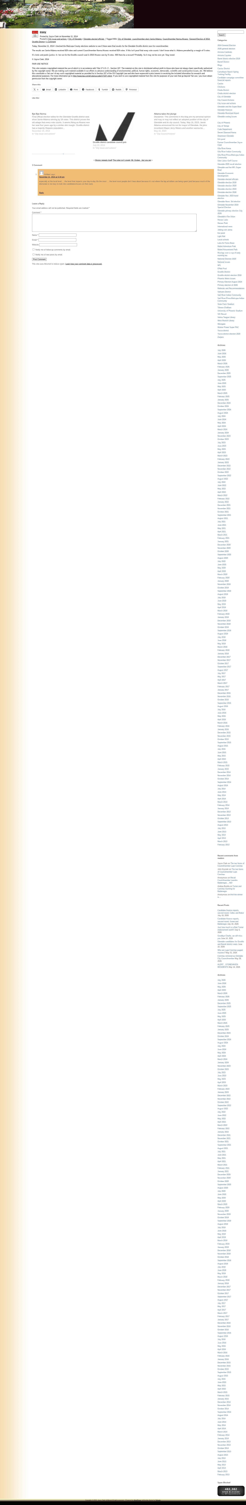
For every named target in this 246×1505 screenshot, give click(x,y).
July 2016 (222, 710)
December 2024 (224, 403)
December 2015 (224, 733)
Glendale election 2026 (227, 192)
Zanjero (221, 337)
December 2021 (224, 505)
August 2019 (223, 594)
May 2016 (222, 716)
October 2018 (223, 627)
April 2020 (222, 571)
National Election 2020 (227, 259)
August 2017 (223, 670)
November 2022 (224, 469)
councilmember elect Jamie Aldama (147, 39)
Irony (43, 32)
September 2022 (224, 476)
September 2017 (224, 667)
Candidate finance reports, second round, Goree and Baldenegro (228, 921)
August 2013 (223, 825)
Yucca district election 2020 (229, 334)
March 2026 (222, 363)
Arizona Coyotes (224, 55)
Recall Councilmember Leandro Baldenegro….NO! (227, 880)
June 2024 (222, 419)
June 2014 (222, 792)
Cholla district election (227, 93)
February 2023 (223, 459)
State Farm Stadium (226, 304)
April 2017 (222, 680)
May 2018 (222, 644)
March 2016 (222, 723)
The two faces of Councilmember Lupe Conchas (230, 871)
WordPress (137, 1500)
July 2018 (222, 637)
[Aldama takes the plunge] (184, 123)
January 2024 (223, 433)
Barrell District (223, 62)
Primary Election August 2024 (230, 282)
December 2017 (224, 657)
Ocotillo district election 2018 (229, 275)
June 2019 (222, 601)
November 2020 (224, 548)
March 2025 (222, 393)
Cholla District (223, 90)
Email (35, 240)
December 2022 (224, 466)
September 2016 (224, 703)
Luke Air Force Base (226, 243)
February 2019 (223, 614)
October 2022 (223, 472)
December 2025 (224, 373)
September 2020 (224, 555)
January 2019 (223, 617)
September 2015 (224, 742)
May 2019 (222, 604)
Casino (220, 84)
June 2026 (222, 353)
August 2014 (223, 785)
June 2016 (222, 713)
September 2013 (224, 822)
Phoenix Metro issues (226, 278)
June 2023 (222, 446)
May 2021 (222, 528)
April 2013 (222, 838)
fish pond (221, 139)
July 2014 (222, 789)
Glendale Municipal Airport (228, 113)
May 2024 (222, 423)
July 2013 (222, 828)
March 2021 (222, 535)
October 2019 (223, 588)
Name (35, 235)
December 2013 (224, 812)
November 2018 (224, 624)
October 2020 (223, 551)
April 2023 (222, 452)
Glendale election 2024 (227, 189)
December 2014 (224, 772)
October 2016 (223, 700)
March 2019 (222, 611)
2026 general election (226, 49)
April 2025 (222, 390)
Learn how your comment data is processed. (83, 264)
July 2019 (222, 597)
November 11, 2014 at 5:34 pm (51, 177)
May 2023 (222, 449)
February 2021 (223, 538)
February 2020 (223, 578)
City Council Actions (226, 100)
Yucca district (223, 330)
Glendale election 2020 (227, 186)
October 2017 (223, 663)
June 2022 (222, 485)
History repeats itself (103, 160)
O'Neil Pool (222, 269)
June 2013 (222, 832)
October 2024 (223, 406)
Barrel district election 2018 (229, 59)
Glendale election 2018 (227, 182)
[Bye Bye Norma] (62, 123)
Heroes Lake (223, 220)
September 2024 (224, 410)
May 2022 (222, 489)
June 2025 (222, 383)
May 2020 (222, 568)
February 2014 (223, 805)
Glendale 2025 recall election (229, 164)
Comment (36, 212)
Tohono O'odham (224, 307)
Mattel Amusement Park (227, 249)
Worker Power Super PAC (228, 327)
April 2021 (222, 532)
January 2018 (223, 654)
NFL (219, 265)
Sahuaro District (224, 292)
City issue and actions (227, 103)
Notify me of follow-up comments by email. (53, 250)
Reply (41, 193)
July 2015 (222, 749)
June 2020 (222, 564)
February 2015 (223, 766)
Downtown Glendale (226, 136)
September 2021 (224, 515)
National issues (224, 262)
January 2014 (223, 808)
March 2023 (222, 456)
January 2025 (223, 400)
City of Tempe (223, 126)
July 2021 (222, 522)
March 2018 (222, 647)
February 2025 (223, 396)
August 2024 (223, 413)
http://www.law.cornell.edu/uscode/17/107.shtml (92, 76)
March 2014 (222, 802)
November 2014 (224, 775)
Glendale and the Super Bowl (229, 107)
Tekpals (157, 1500)
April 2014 (222, 799)
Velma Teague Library (226, 317)
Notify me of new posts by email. (49, 255)
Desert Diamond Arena (227, 132)
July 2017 (222, 673)
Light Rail (221, 236)
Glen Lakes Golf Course (227, 161)
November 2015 (224, 736)
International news (225, 226)
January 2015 (223, 769)
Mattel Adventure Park (227, 246)
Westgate (221, 324)
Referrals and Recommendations (231, 288)
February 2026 (223, 367)
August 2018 (223, 634)
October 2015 (223, 739)
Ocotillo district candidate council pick (109, 142)
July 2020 (222, 561)
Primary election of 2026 (228, 285)
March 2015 (222, 762)
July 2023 (222, 443)
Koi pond (221, 233)
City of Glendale (224, 97)
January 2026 (223, 370)
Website (35, 245)
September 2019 (224, 591)
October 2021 (223, 512)
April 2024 (222, 426)
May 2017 (222, 677)
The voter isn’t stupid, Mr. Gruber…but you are (132, 160)
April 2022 (222, 492)
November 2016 (224, 696)
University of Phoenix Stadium (230, 311)
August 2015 (223, 746)
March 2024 (222, 429)
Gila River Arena (224, 148)
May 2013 (222, 835)
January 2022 (223, 502)
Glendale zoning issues (227, 117)
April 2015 (222, 759)
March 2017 (222, 683)
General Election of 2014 (199, 39)
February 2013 (223, 845)
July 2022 (222, 482)
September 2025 (224, 377)
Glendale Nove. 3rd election (229, 201)
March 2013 (222, 841)
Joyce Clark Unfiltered (29, 9)
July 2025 (222, 380)
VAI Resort (222, 314)
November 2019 (224, 584)
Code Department (225, 129)
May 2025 (222, 386)
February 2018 (223, 650)
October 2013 (223, 818)
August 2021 (223, 518)
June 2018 (222, 640)
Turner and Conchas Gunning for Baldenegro (229, 888)
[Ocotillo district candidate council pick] (122, 126)
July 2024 (222, 416)
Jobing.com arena (225, 230)
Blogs (220, 65)
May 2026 (222, 357)
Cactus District (224, 68)
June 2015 (222, 752)
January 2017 (223, 690)
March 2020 (222, 574)
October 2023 (223, 439)
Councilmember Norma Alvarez (175, 39)
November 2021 (224, 508)
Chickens (221, 87)
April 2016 (222, 719)
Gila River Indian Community (229, 152)
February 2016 (223, 726)
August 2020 (223, 558)
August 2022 (223, 479)
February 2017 (223, 687)
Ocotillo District (224, 272)
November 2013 (224, 815)
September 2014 (224, 782)
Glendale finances (225, 110)
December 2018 (224, 621)
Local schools (223, 240)
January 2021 (223, 541)
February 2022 (223, 499)
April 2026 (222, 360)
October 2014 (223, 779)
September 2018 (224, 630)
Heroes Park (223, 223)
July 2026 (222, 350)
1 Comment (51, 42)
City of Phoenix (224, 123)
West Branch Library (226, 321)
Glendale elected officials (228, 179)
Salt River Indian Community (229, 295)
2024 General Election (227, 45)
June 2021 (222, 525)
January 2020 (223, 581)
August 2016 (223, 706)
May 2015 (222, 756)
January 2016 (223, 729)
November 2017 (224, 660)
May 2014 (222, 795)
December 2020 (224, 545)
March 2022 (222, 495)
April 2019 (222, 607)
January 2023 (223, 462)
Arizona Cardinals (225, 52)
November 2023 (224, 436)
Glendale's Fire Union (226, 217)
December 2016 (224, 693)
